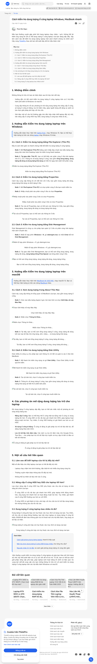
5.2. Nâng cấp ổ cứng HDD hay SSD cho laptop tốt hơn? (32, 79)
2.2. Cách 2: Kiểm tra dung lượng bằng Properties (30, 58)
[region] (48, 591)
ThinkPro (22, 41)
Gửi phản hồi (76, 634)
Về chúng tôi (54, 644)
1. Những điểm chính (20, 50)
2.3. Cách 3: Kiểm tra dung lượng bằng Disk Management (33, 60)
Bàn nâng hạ (15, 8)
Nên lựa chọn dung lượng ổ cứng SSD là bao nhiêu (35, 544)
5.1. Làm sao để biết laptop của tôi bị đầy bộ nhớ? (30, 76)
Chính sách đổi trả (55, 628)
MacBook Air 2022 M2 (45, 281)
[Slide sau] (82, 590)
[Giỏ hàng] (89, 4)
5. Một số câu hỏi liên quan (22, 73)
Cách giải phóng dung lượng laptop (29, 540)
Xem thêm (47, 606)
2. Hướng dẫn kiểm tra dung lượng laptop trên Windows (31, 52)
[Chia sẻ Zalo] (79, 23)
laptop (36, 135)
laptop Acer (41, 133)
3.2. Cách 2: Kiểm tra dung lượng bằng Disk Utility (30, 68)
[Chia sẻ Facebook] (75, 23)
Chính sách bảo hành (56, 626)
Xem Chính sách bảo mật (12, 644)
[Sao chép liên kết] (83, 23)
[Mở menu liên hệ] (91, 659)
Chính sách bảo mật (56, 634)
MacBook (43, 283)
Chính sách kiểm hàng (57, 639)
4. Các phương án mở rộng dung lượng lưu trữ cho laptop (31, 71)
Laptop (8, 8)
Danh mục (16, 3)
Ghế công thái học (25, 8)
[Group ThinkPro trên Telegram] (88, 654)
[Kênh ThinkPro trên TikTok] (84, 654)
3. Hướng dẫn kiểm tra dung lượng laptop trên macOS (30, 63)
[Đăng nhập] (85, 4)
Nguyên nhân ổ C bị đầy (25, 548)
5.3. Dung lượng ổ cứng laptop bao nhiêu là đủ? (29, 81)
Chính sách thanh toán (57, 636)
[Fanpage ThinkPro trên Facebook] (76, 654)
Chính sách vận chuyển (57, 631)
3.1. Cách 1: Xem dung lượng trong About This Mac (30, 65)
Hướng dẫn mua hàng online (58, 642)
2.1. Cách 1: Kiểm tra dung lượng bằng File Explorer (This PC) (33, 55)
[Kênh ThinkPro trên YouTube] (80, 654)
